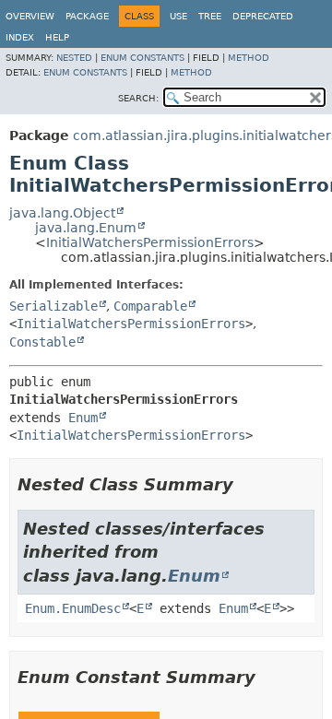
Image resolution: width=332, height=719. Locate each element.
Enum (83, 417)
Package (87, 16)
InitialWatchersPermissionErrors (150, 242)
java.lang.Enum (85, 227)
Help (57, 37)
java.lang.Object (62, 213)
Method (248, 58)
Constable (42, 342)
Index (20, 37)
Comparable (150, 306)
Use (178, 16)
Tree (209, 16)
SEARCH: (138, 98)
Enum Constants (142, 58)
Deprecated (262, 16)
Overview (30, 16)
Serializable (53, 306)
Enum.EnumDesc (73, 608)
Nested (74, 58)
